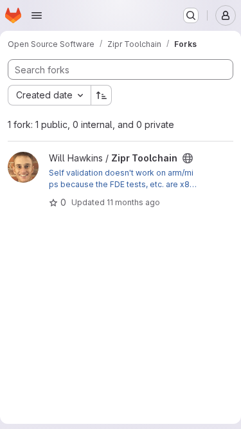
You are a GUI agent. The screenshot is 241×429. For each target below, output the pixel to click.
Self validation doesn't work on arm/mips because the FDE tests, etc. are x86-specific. (122, 179)
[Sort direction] (101, 95)
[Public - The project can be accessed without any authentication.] (188, 158)
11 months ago (133, 202)
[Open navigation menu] (36, 15)
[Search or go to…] (191, 15)
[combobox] (49, 95)
